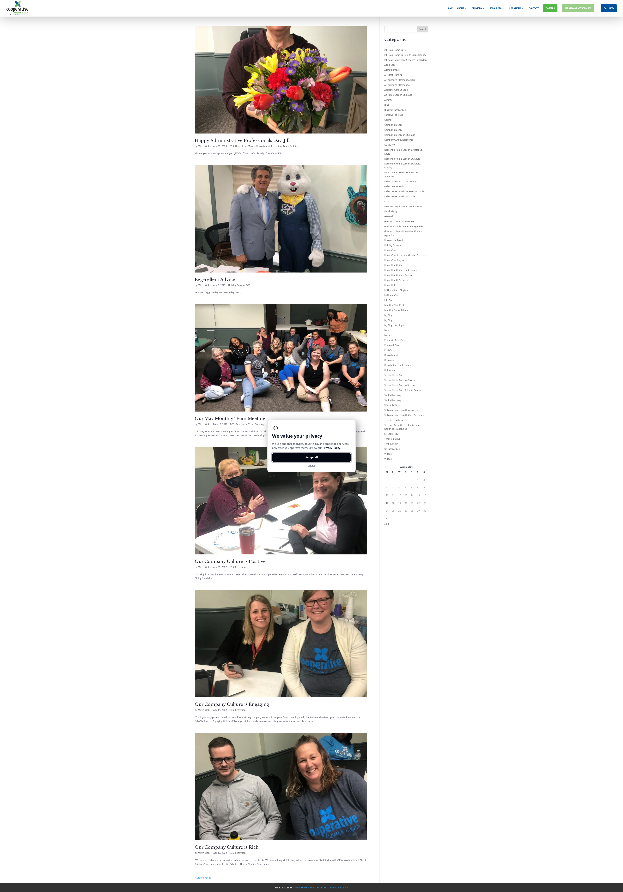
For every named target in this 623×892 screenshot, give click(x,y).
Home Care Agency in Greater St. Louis (405, 255)
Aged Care (390, 64)
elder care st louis (394, 186)
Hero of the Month (245, 146)
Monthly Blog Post (394, 305)
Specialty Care (392, 405)
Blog (386, 104)
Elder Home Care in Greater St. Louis (404, 191)
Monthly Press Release (396, 310)
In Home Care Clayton (396, 290)
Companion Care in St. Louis (399, 134)
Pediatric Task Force (395, 340)
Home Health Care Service (398, 275)
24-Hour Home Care (395, 49)
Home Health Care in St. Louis (400, 270)
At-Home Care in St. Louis (398, 94)
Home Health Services (396, 280)
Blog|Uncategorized (395, 109)
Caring (387, 119)
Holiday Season (236, 285)
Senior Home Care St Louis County (402, 390)
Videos (388, 453)
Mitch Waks (204, 146)
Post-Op (388, 350)
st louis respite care (395, 420)
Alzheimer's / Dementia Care (399, 79)
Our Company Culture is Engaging (232, 704)
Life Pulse (389, 300)
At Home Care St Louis (396, 89)
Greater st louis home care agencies (403, 226)
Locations (515, 8)
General (388, 216)
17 (387, 502)
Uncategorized (392, 448)
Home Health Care (394, 265)
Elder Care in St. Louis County (400, 181)
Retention (276, 146)
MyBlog (388, 315)
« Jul (386, 524)
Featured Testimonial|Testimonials (403, 206)
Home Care (390, 250)
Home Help (390, 285)
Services (477, 8)
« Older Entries (203, 877)
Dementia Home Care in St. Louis (402, 158)
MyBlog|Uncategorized (396, 325)
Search (423, 29)
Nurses (388, 335)
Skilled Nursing (392, 395)
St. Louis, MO (391, 433)
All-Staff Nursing (393, 74)
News (387, 330)
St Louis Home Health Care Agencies (404, 415)
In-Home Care (391, 295)
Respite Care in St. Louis (397, 365)
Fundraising (390, 211)
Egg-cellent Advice (215, 279)
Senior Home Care (394, 375)
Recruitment (263, 146)
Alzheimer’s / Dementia (397, 84)
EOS (231, 146)
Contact (534, 8)
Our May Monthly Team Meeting (230, 418)
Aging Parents (392, 69)
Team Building (291, 146)
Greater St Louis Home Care (399, 221)
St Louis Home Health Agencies (401, 410)
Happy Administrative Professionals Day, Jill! (243, 140)
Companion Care (393, 124)
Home (449, 8)
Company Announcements (398, 139)
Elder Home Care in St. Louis (399, 196)
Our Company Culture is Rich (227, 847)
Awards (388, 99)
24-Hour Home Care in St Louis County (405, 54)
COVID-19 (389, 144)
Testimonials (391, 443)
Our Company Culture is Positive (230, 561)
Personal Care (392, 345)
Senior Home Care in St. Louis (400, 385)
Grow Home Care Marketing (310, 887)
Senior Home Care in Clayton (399, 380)
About (460, 8)
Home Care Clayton (394, 260)
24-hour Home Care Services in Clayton (405, 59)
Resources (495, 8)
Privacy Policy (339, 887)
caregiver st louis (393, 114)
